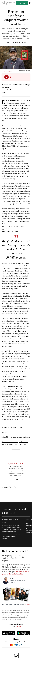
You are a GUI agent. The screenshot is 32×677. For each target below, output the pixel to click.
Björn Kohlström (16, 463)
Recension (15, 42)
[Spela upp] (6, 77)
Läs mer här (27, 604)
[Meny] (29, 3)
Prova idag (22, 3)
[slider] (10, 77)
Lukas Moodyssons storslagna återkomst (16, 437)
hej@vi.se (18, 626)
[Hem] (3, 3)
